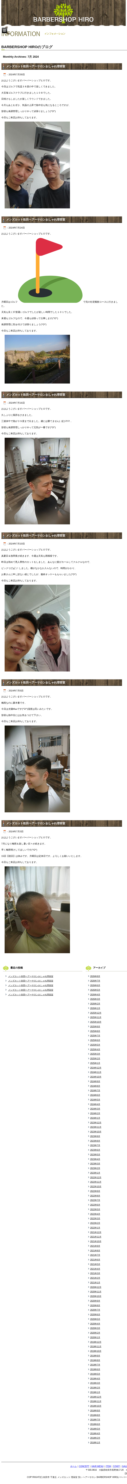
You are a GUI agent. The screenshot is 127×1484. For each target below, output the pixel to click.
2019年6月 (95, 1369)
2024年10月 (95, 1077)
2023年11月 (95, 1127)
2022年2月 (95, 1223)
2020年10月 (95, 1296)
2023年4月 (95, 1159)
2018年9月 (95, 1410)
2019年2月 (95, 1387)
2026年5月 (95, 990)
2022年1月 (95, 1228)
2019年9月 (95, 1356)
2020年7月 (95, 1310)
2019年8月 (95, 1360)
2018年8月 (95, 1415)
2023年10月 (95, 1131)
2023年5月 (95, 1154)
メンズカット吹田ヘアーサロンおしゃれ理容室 (35, 66)
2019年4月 (95, 1378)
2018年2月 (95, 1438)
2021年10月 (95, 1241)
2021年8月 (95, 1250)
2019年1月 (95, 1392)
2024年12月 (95, 1068)
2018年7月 (95, 1419)
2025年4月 (95, 1049)
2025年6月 (95, 1040)
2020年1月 (95, 1337)
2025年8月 (95, 1031)
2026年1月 (95, 1008)
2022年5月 (95, 1209)
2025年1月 (95, 1063)
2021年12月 (95, 1232)
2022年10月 (95, 1186)
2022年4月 (95, 1214)
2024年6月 (95, 1095)
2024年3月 (95, 1109)
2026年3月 (95, 999)
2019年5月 (95, 1374)
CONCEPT (84, 1466)
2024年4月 (95, 1104)
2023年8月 (95, 1141)
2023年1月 (95, 1173)
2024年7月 (95, 1090)
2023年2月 (95, 1168)
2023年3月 (95, 1163)
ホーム (73, 1466)
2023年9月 (95, 1136)
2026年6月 (95, 985)
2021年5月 (95, 1264)
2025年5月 (95, 1045)
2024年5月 (95, 1100)
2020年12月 (95, 1287)
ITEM (108, 1466)
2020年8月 (95, 1305)
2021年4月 (95, 1269)
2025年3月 (95, 1054)
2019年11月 (95, 1346)
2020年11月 (95, 1291)
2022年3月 (95, 1218)
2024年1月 (95, 1118)
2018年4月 (95, 1433)
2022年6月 (95, 1205)
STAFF (116, 1466)
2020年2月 (95, 1333)
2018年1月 (95, 1442)
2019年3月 (95, 1383)
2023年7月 (95, 1145)
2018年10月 (95, 1406)
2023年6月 (95, 1150)
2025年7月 (95, 1035)
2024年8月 (95, 1086)
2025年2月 (95, 1058)
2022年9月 (95, 1191)
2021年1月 (95, 1282)
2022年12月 (95, 1177)
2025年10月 (95, 1022)
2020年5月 (95, 1319)
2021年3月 (95, 1273)
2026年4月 (95, 994)
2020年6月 (95, 1314)
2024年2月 (95, 1113)
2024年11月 (95, 1072)
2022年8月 (95, 1196)
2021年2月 (95, 1278)
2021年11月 (95, 1237)
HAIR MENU (97, 1466)
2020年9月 (95, 1301)
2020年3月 (95, 1328)
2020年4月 (95, 1324)
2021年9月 (95, 1246)
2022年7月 (95, 1200)
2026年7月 (95, 981)
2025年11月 (95, 1017)
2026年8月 (95, 976)
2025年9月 (95, 1026)
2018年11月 (95, 1401)
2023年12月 (95, 1122)
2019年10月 (95, 1351)
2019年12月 (95, 1342)
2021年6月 (95, 1259)
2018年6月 (95, 1424)
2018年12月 (95, 1397)
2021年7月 (95, 1255)
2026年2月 (95, 1003)
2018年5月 (95, 1429)
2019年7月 (95, 1365)
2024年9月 (95, 1081)
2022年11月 (95, 1182)
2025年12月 (95, 1013)
